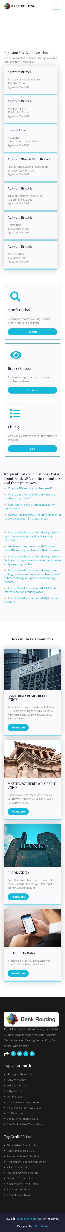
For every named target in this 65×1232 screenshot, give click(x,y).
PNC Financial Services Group (23, 1107)
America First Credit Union (22, 1184)
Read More (18, 727)
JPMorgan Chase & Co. (19, 1074)
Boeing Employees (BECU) (22, 1173)
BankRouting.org (26, 1218)
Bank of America (16, 1080)
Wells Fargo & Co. (16, 1085)
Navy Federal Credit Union (22, 1145)
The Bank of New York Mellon (24, 1124)
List (32, 448)
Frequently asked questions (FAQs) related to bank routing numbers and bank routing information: (32, 536)
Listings (14, 427)
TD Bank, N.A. (14, 1113)
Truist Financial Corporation (23, 1102)
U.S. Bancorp (14, 1096)
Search (32, 331)
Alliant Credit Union (18, 1167)
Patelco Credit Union (18, 1189)
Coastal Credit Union (18, 1195)
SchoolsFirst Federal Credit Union (26, 1162)
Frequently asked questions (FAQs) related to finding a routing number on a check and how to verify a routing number (32, 560)
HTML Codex (40, 1226)
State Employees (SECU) (20, 1151)
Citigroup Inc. (14, 1091)
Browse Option (19, 368)
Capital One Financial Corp (22, 1118)
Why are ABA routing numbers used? (30, 488)
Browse (32, 390)
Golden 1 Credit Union (19, 1178)
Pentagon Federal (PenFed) (22, 1156)
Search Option (19, 310)
